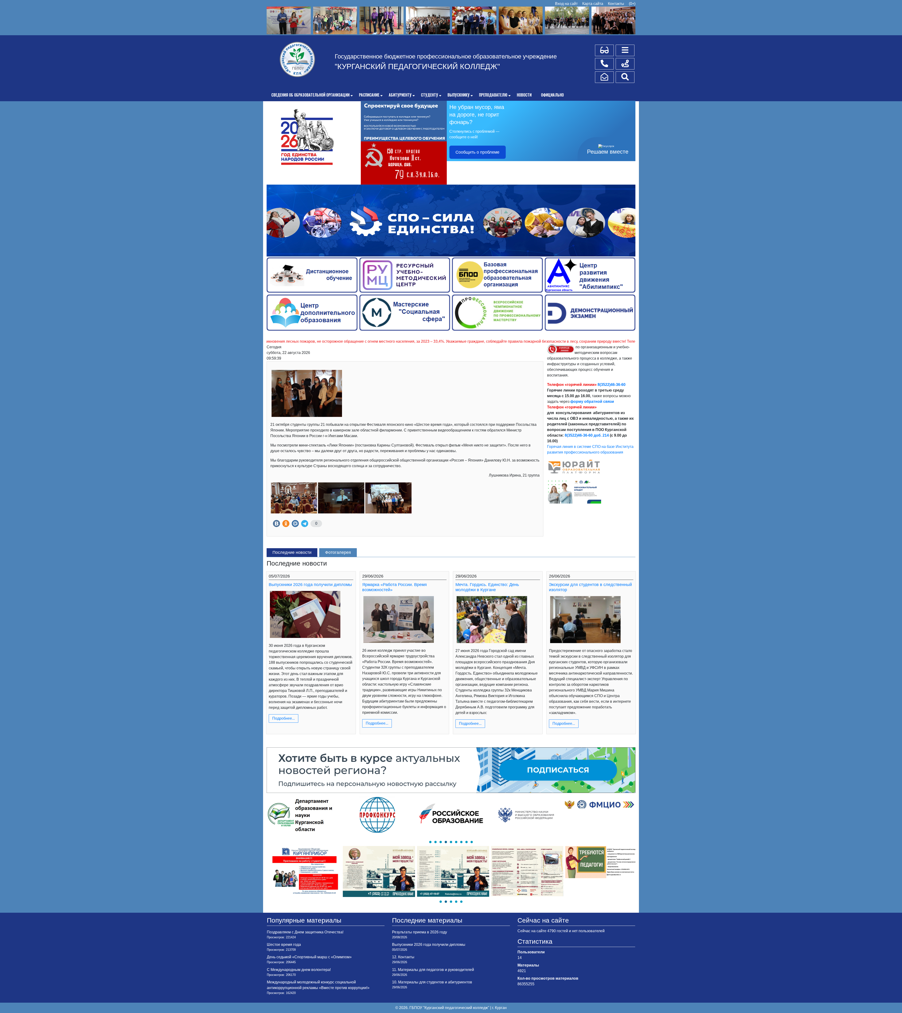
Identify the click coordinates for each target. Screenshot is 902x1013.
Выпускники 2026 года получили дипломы (310, 584)
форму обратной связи (592, 402)
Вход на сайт (566, 4)
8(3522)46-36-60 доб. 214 (587, 435)
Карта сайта (592, 4)
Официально (552, 95)
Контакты (616, 4)
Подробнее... (283, 718)
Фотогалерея (338, 552)
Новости (524, 95)
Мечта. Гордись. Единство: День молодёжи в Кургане (487, 587)
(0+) (632, 4)
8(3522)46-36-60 (612, 385)
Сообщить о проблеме (477, 152)
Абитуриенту (400, 95)
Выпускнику (458, 95)
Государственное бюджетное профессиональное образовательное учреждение (446, 56)
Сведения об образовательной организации (310, 95)
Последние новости (291, 552)
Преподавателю (493, 95)
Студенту (429, 95)
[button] (430, 842)
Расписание (369, 95)
